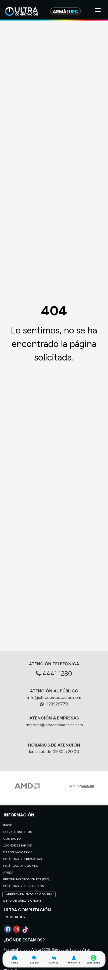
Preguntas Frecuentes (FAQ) (26, 879)
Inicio (8, 825)
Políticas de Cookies (20, 866)
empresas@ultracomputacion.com (54, 725)
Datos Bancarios (18, 852)
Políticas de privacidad (22, 859)
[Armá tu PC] (65, 11)
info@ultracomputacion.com (54, 697)
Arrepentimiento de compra (29, 894)
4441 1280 (56, 673)
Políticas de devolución (23, 886)
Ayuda (8, 872)
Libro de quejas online (22, 900)
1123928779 (56, 703)
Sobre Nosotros (17, 832)
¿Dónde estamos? (18, 845)
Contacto (12, 838)
